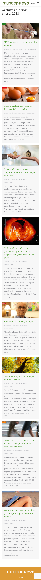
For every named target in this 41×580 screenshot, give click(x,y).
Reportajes (7, 450)
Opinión (6, 49)
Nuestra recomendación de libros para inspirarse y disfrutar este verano (19, 513)
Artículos (7, 179)
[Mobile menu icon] (38, 3)
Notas (6, 113)
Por (18, 49)
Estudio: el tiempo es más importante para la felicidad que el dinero (19, 172)
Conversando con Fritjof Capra (18, 321)
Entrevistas (7, 325)
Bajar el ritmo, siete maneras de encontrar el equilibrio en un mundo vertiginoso (19, 443)
